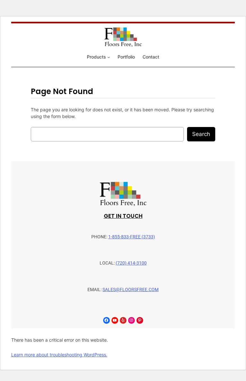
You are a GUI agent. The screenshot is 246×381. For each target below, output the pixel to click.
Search (201, 134)
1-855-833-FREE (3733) (131, 237)
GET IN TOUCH (123, 216)
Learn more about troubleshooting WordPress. (59, 354)
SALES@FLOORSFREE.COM (130, 289)
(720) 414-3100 (131, 263)
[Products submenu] (108, 57)
